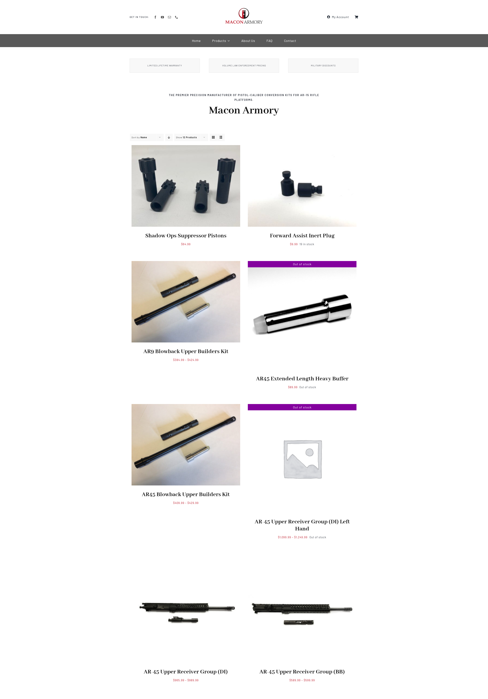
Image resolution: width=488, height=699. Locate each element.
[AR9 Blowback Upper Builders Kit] (186, 263)
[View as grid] (213, 137)
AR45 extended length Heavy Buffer (302, 378)
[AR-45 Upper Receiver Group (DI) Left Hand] (302, 406)
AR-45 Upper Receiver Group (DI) (186, 672)
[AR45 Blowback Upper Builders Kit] (186, 406)
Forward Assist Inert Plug (302, 235)
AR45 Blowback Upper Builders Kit (186, 494)
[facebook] (155, 17)
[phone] (176, 17)
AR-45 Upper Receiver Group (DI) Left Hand (302, 525)
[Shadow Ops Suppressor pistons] (186, 147)
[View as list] (221, 137)
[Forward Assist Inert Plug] (302, 147)
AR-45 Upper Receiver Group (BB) (302, 672)
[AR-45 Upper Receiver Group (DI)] (186, 556)
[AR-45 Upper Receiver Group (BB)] (302, 556)
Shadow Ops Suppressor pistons (185, 235)
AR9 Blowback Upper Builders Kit (185, 351)
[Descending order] (169, 137)
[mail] (169, 17)
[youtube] (162, 17)
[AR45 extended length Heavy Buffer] (302, 263)
